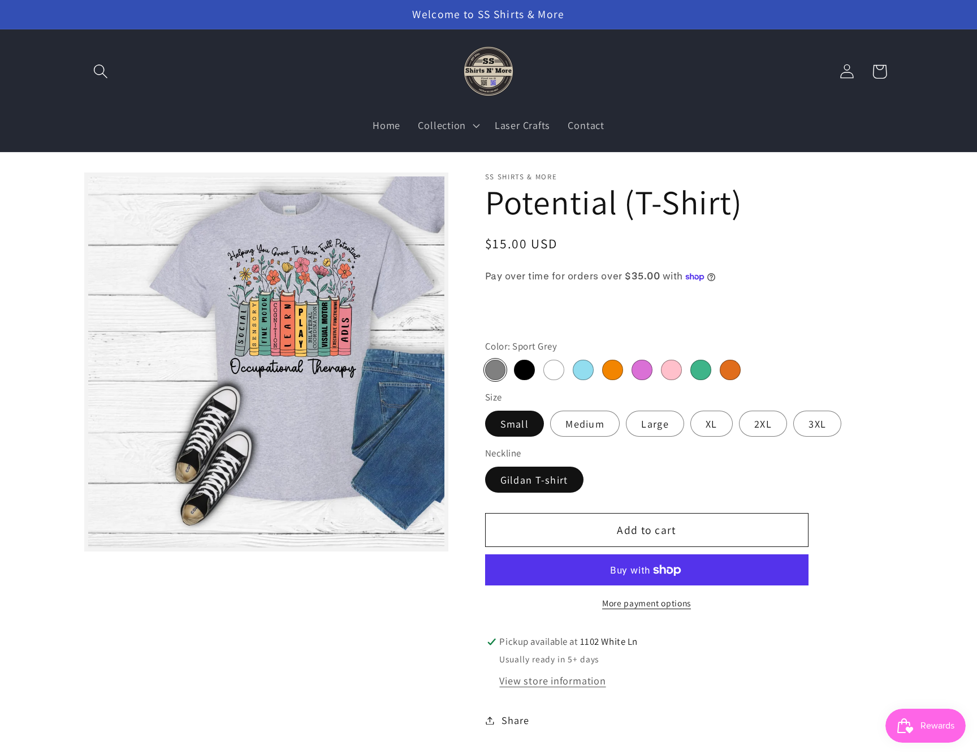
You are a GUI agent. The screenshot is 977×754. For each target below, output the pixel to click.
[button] (100, 71)
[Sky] (583, 370)
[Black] (524, 370)
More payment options (646, 603)
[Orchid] (642, 370)
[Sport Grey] (495, 370)
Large (655, 423)
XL (711, 423)
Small (514, 423)
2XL (763, 423)
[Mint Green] (700, 370)
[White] (553, 370)
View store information (552, 680)
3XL (817, 423)
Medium (584, 423)
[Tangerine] (612, 370)
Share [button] (515, 720)
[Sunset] (730, 370)
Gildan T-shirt (534, 479)
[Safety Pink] (671, 370)
